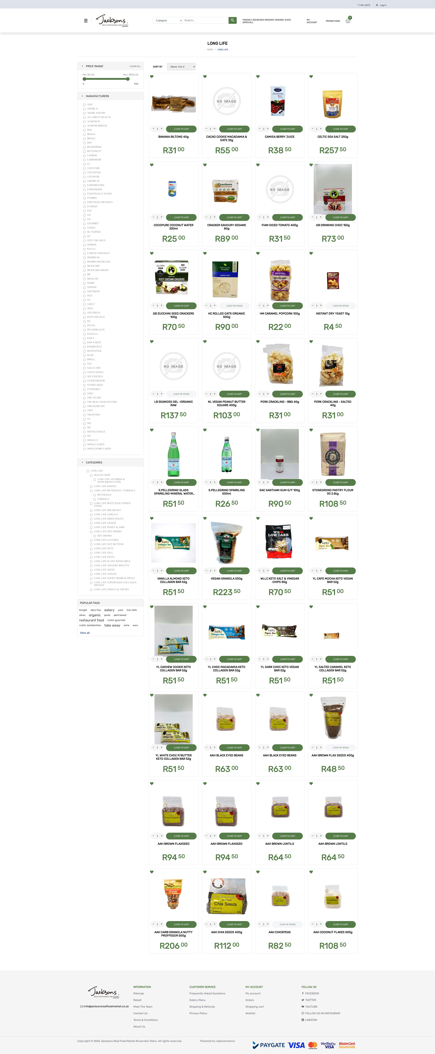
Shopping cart (255, 1006)
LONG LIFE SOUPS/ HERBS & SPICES (114, 578)
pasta (107, 615)
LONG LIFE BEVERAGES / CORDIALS (114, 490)
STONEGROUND (96, 380)
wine (126, 625)
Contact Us (140, 1013)
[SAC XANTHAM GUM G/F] (279, 454)
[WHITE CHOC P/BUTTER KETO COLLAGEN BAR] (173, 719)
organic (95, 615)
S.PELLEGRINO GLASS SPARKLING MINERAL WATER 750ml (173, 492)
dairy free (96, 609)
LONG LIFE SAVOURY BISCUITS (111, 565)
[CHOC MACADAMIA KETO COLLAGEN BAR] (226, 631)
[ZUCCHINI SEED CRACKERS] (173, 277)
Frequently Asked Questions (207, 993)
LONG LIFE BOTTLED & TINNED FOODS (112, 504)
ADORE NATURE (96, 113)
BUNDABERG (94, 147)
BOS (89, 130)
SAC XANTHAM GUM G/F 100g (279, 490)
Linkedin (311, 1020)
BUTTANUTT (94, 151)
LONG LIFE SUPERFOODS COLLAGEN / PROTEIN (115, 583)
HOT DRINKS (104, 535)
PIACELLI (92, 334)
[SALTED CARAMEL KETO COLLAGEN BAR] (333, 631)
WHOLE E (92, 440)
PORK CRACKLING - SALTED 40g (332, 403)
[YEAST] (333, 277)
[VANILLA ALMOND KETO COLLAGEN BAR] (173, 542)
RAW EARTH (94, 342)
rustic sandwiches (90, 625)
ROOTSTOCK (94, 351)
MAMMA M (93, 257)
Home (210, 49)
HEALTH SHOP (102, 475)
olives (82, 615)
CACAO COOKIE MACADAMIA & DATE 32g (226, 138)
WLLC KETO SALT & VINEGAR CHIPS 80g (279, 580)
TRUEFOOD (93, 414)
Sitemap (138, 993)
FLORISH (92, 206)
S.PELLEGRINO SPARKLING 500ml (226, 491)
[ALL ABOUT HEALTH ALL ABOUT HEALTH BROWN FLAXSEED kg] (226, 808)
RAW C (91, 338)
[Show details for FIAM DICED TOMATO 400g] (279, 189)
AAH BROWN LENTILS (279, 843)
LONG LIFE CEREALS (106, 514)
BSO (89, 142)
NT (88, 300)
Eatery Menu (197, 1000)
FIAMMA (92, 198)
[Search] (233, 20)
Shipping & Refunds (202, 1006)
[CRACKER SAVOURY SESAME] (226, 189)
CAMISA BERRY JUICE (279, 136)
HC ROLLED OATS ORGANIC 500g (226, 315)
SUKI (90, 393)
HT (88, 236)
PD (88, 321)
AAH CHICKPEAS (280, 932)
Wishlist (250, 1013)
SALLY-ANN (93, 368)
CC (88, 164)
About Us (139, 1026)
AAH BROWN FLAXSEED (173, 843)
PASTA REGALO (96, 317)
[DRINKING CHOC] (333, 189)
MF (89, 274)
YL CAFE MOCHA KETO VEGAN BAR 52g (333, 580)
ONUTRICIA (93, 312)
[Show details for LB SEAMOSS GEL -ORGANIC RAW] (173, 366)
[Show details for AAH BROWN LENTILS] (333, 808)
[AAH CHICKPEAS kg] (279, 896)
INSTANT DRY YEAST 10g (333, 313)
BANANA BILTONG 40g (173, 136)
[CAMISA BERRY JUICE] (279, 100)
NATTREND (93, 291)
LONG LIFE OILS (103, 552)
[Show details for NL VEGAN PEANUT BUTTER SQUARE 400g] (226, 366)
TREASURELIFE (96, 406)
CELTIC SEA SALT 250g (333, 136)
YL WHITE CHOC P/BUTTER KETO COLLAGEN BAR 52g (173, 757)
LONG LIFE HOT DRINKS (108, 531)
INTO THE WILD (96, 240)
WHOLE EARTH (95, 444)
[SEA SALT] (333, 100)
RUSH (90, 355)
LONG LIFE (97, 471)
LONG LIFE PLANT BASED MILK (112, 561)
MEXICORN (93, 266)
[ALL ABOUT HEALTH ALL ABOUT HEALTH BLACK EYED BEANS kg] (226, 719)
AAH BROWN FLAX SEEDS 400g (333, 755)
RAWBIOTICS (94, 346)
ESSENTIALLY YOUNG (99, 193)
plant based (120, 615)
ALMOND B (93, 121)
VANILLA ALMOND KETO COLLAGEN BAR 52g (173, 580)
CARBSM (92, 155)
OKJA (90, 308)
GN (89, 219)
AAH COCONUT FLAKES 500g (332, 932)
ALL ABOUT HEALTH (99, 117)
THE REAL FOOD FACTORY (102, 402)
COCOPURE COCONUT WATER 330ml (173, 226)
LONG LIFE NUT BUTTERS (109, 544)
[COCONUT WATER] (173, 189)
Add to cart (182, 129)
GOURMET (93, 223)
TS (88, 419)
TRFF (90, 410)
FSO (89, 210)
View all (85, 632)
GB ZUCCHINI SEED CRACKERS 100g (173, 315)
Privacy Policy (198, 1013)
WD (89, 423)
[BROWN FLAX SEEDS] (333, 719)
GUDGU (91, 227)
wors (135, 625)
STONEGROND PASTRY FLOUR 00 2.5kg (332, 491)
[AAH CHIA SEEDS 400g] (226, 896)
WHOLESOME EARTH (99, 448)
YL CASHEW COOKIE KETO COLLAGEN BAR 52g (173, 668)
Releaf (137, 1000)
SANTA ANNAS (95, 372)
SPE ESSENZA (95, 376)
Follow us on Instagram (322, 1013)
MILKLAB (92, 278)
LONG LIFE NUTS (104, 548)
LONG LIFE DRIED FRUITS (109, 518)
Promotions (333, 21)
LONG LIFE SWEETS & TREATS (111, 589)
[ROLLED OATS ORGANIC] (226, 277)
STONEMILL (94, 389)
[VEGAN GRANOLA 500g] (226, 542)
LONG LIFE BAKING (105, 486)
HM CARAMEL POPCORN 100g (280, 313)
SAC (89, 363)
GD (89, 215)
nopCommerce (225, 1041)
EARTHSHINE (94, 189)
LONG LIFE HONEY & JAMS (109, 527)
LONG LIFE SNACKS (105, 574)
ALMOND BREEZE (97, 125)
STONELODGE (95, 385)
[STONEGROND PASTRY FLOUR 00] (333, 454)
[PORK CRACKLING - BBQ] (279, 366)
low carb (132, 609)
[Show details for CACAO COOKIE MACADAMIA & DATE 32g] (226, 100)
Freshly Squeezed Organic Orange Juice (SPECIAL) (267, 21)
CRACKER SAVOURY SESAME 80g (226, 226)
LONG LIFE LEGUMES (106, 540)
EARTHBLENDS (95, 185)
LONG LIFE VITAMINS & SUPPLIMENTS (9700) (111, 480)
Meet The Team (142, 1006)
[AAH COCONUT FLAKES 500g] (333, 896)
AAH (89, 104)
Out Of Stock (235, 306)
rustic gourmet (116, 620)
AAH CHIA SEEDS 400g (226, 932)
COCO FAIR (93, 168)
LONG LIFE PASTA (104, 557)
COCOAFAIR (94, 172)
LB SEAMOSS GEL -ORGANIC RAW (173, 403)
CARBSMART (94, 159)
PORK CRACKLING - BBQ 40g (279, 401)
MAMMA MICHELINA (99, 261)
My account (312, 21)
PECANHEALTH (96, 329)
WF (89, 436)
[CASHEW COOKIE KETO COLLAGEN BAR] (173, 631)
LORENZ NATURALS (98, 253)
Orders (250, 1000)
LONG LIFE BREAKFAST (107, 510)
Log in (383, 5)
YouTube (311, 1006)
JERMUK (92, 244)
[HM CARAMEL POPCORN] (279, 277)
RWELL (91, 359)
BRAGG (91, 134)
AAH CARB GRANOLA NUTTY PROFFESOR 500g (173, 933)
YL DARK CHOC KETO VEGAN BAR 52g (280, 668)
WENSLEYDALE (96, 431)
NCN (89, 295)
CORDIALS (103, 499)
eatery (109, 610)
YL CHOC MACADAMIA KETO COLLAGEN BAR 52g (226, 668)
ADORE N (92, 108)
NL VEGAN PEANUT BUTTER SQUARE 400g (226, 403)
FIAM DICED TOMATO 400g (280, 225)
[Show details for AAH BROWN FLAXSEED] (173, 808)
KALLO (91, 249)
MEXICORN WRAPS (98, 270)
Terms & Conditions (145, 1020)
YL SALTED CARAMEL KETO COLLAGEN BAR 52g (333, 668)
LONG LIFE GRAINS (105, 523)
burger (83, 609)
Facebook (312, 993)
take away (112, 625)
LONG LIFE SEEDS (104, 569)
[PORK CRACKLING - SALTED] (333, 366)
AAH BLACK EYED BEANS (226, 755)
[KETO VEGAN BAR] (333, 542)
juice (120, 609)
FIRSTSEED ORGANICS (100, 202)
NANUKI (92, 287)
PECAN (91, 325)
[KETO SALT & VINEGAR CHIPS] (279, 542)
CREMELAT (93, 181)
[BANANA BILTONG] (173, 100)
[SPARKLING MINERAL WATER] (173, 454)
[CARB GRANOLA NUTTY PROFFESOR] (173, 896)
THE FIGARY (94, 397)
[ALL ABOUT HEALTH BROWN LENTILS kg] (279, 808)
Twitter (310, 1000)
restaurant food (91, 620)
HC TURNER (94, 232)
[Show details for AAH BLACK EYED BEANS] (279, 719)
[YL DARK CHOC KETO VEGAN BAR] (279, 631)
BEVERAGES (104, 495)
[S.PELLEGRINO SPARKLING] (226, 454)
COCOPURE (93, 176)
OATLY (91, 304)
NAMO (90, 283)
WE (89, 427)
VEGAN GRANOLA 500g (226, 578)
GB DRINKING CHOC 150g (333, 225)
